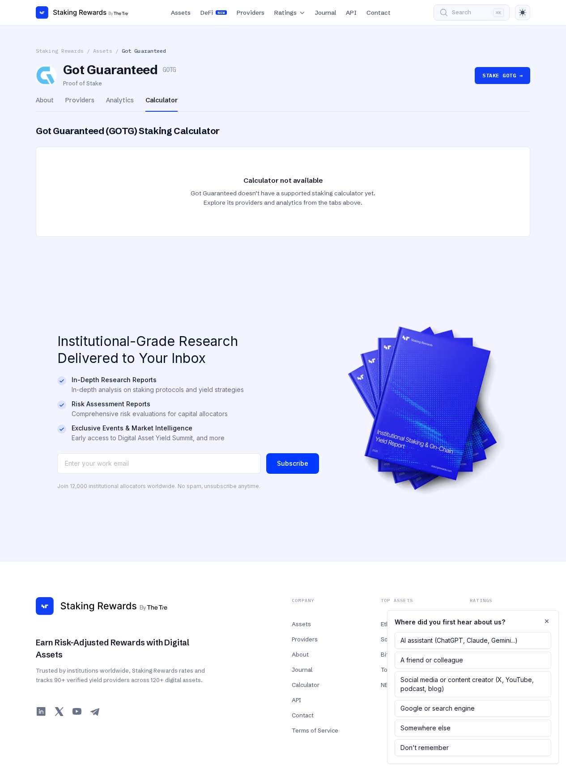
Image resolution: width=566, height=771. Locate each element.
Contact (378, 12)
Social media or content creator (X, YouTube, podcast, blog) (467, 684)
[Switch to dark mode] (522, 12)
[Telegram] (94, 711)
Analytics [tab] (120, 100)
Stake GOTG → (502, 75)
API (351, 12)
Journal (325, 12)
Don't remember (424, 747)
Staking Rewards (60, 50)
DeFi (212, 12)
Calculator (305, 684)
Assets (181, 12)
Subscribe (292, 463)
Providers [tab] (79, 100)
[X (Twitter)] (59, 711)
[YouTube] (77, 711)
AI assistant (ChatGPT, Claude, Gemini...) (459, 640)
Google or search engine (437, 708)
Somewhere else (425, 728)
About (300, 654)
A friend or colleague (431, 660)
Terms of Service (315, 730)
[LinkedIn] (41, 711)
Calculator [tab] (161, 100)
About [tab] (45, 100)
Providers (250, 12)
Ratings (285, 12)
